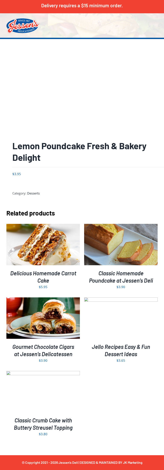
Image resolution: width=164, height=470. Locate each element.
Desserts (33, 193)
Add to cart (34, 245)
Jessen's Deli (68, 462)
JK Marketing (132, 462)
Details (56, 245)
